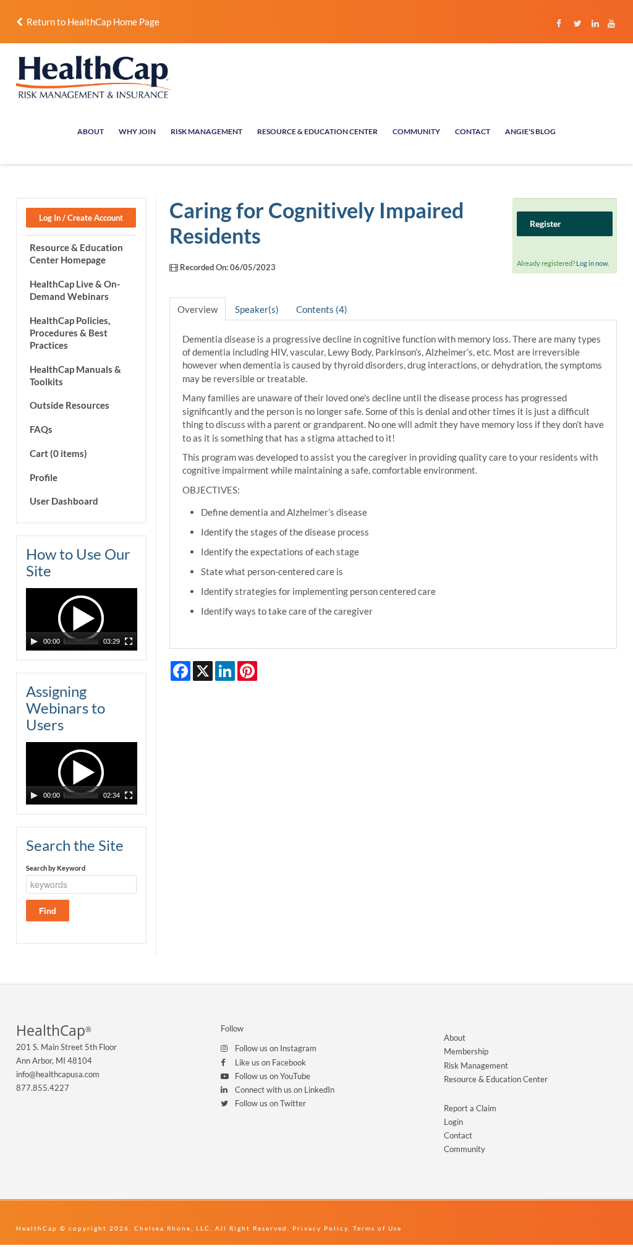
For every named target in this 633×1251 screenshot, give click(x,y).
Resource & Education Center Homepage (76, 253)
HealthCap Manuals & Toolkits (75, 375)
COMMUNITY (416, 131)
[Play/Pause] (34, 641)
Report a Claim (470, 1108)
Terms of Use (377, 1228)
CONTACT (472, 131)
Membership (466, 1051)
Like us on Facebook (270, 1062)
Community (464, 1149)
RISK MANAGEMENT (206, 131)
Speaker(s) (257, 309)
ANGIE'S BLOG (530, 131)
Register (545, 223)
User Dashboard (64, 500)
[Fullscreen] (129, 641)
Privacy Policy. (321, 1228)
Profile (43, 477)
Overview (197, 309)
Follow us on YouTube (272, 1076)
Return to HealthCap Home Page (91, 21)
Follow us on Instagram (275, 1048)
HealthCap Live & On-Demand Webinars (75, 290)
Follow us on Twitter (270, 1103)
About (454, 1038)
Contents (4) (321, 309)
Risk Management (476, 1065)
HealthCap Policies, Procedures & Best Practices (70, 333)
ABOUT (90, 131)
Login (453, 1122)
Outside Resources (69, 405)
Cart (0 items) (58, 453)
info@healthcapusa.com (58, 1074)
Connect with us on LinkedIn (284, 1090)
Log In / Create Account (81, 218)
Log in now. (592, 263)
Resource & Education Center (496, 1079)
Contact (458, 1135)
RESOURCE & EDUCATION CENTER (317, 131)
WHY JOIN (137, 131)
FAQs (41, 429)
